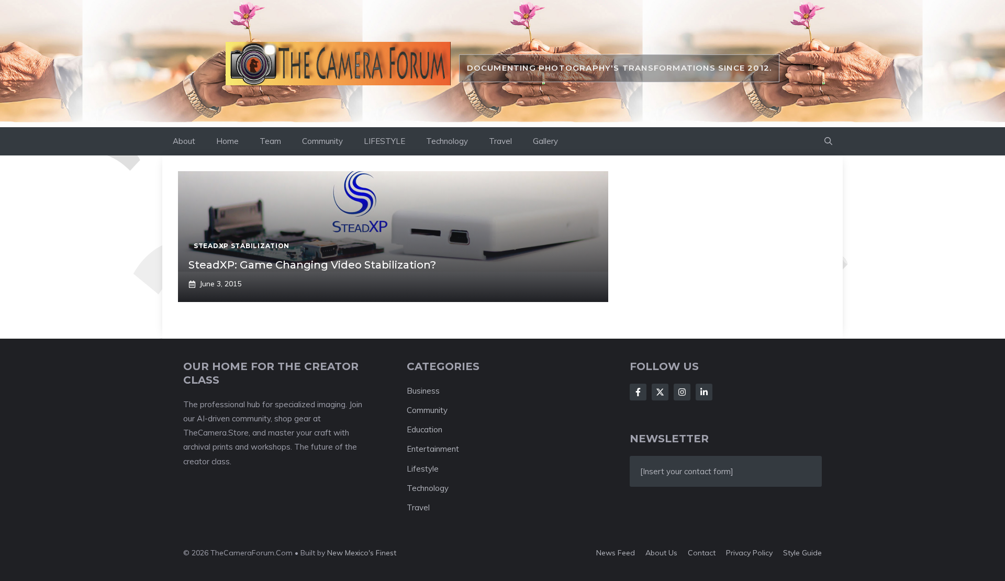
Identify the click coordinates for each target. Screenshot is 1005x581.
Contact (702, 552)
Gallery (545, 141)
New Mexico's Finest (361, 552)
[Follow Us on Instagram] (682, 392)
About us (661, 552)
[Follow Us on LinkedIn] (704, 392)
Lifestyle (423, 469)
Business (423, 391)
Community (322, 141)
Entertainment (433, 449)
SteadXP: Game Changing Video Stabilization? (312, 265)
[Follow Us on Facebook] (638, 392)
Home (227, 141)
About (184, 141)
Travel (500, 141)
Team (270, 141)
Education (424, 429)
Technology (447, 141)
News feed (615, 552)
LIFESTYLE (384, 141)
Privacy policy (749, 552)
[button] (828, 141)
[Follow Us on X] (660, 392)
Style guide (802, 552)
